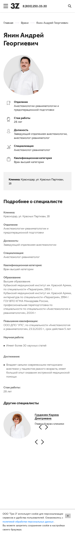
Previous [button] (40, 427)
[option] (17, 425)
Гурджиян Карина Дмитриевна (47, 416)
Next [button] (46, 427)
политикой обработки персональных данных (28, 521)
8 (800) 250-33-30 (35, 6)
